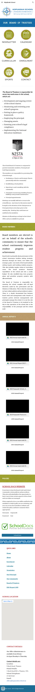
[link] (17, 331)
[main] (17, 23)
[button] (2, 2)
